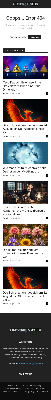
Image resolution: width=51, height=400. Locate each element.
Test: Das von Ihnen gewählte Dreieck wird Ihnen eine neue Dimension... (22, 86)
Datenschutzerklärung (32, 385)
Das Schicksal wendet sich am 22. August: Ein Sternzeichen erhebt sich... (25, 296)
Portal (5, 93)
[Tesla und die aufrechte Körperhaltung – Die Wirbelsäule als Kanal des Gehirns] (25, 192)
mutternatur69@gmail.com (31, 363)
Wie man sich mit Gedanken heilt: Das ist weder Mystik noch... (24, 169)
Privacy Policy (29, 391)
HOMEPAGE (34, 37)
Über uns (7, 391)
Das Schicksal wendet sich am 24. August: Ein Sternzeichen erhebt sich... (25, 129)
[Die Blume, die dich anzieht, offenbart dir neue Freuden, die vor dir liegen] (25, 235)
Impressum (28, 388)
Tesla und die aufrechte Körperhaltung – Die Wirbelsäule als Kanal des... (24, 210)
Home (10, 385)
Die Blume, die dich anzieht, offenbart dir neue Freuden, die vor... (23, 253)
